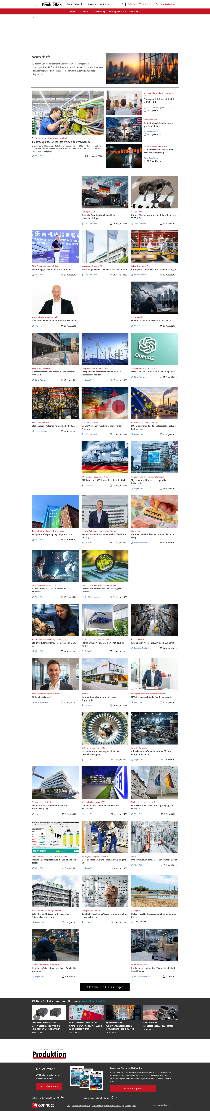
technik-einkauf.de (93, 1001)
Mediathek (134, 11)
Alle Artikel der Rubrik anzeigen (105, 987)
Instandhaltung (98, 11)
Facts (134, 1106)
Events (91, 4)
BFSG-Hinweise (97, 1106)
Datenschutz (76, 1106)
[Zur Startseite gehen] (52, 4)
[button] (36, 1017)
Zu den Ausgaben (133, 1088)
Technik (72, 11)
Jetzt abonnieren (49, 1086)
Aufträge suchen (107, 4)
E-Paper (131, 4)
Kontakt (128, 1106)
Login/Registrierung (168, 4)
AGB (68, 1106)
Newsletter (147, 4)
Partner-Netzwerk (74, 4)
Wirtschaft (84, 11)
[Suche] (121, 4)
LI (63, 1097)
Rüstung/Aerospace (117, 11)
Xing (59, 1097)
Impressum (86, 1106)
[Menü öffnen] (36, 4)
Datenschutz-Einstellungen (114, 1106)
